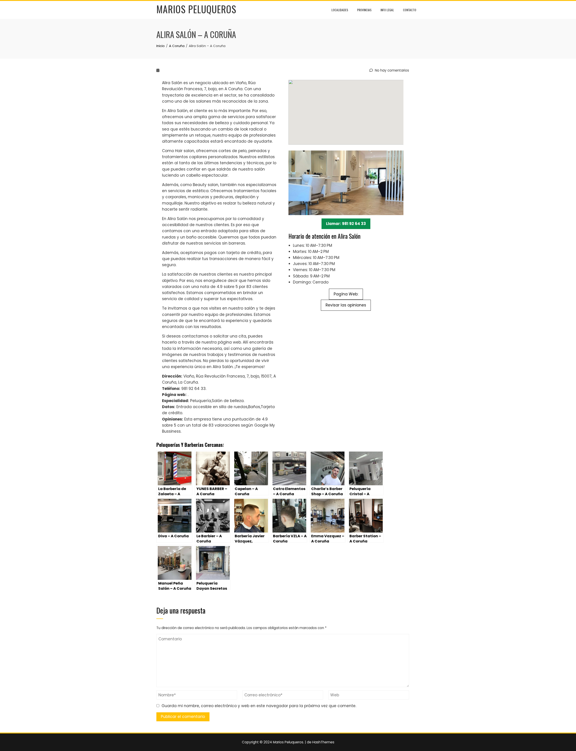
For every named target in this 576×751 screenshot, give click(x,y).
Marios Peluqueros (196, 9)
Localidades (339, 9)
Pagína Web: (346, 294)
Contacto (409, 9)
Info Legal (387, 9)
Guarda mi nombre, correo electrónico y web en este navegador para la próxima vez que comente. (259, 705)
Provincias (364, 9)
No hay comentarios (391, 70)
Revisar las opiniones (346, 305)
